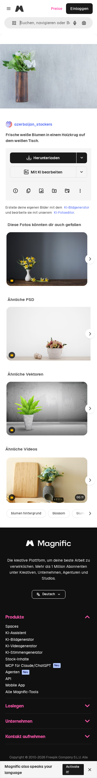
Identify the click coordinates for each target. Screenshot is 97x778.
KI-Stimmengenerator (24, 652)
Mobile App (15, 685)
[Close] (89, 769)
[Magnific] (48, 544)
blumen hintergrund (26, 513)
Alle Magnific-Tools (21, 691)
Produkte (14, 617)
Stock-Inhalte (17, 659)
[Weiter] (90, 259)
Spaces (11, 626)
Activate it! (72, 769)
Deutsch (48, 594)
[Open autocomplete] (12, 23)
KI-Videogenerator (21, 646)
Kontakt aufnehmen (25, 736)
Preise (56, 8)
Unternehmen (18, 721)
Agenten (16, 672)
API (8, 678)
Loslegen (14, 705)
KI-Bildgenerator (76, 207)
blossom (59, 513)
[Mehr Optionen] (80, 191)
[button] (48, 594)
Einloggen (79, 8)
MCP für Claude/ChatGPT (32, 665)
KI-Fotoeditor (64, 212)
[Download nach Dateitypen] (81, 157)
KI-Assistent (15, 632)
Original (34, 46)
